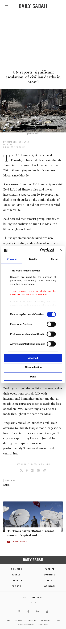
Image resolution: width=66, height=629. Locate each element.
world (6, 485)
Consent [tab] (12, 259)
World (16, 574)
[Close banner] (61, 250)
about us (32, 621)
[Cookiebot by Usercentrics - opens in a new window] (41, 250)
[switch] (51, 324)
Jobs (8, 621)
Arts (50, 580)
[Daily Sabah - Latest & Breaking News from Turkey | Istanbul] (33, 6)
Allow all (33, 357)
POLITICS (16, 569)
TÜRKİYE (49, 569)
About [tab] (54, 259)
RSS (58, 621)
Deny (33, 376)
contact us (46, 621)
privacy (19, 621)
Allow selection (33, 367)
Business (49, 574)
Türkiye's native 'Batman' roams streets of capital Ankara (30, 533)
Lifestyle (17, 580)
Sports (16, 586)
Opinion (49, 586)
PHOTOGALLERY (19, 542)
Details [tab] (33, 259)
